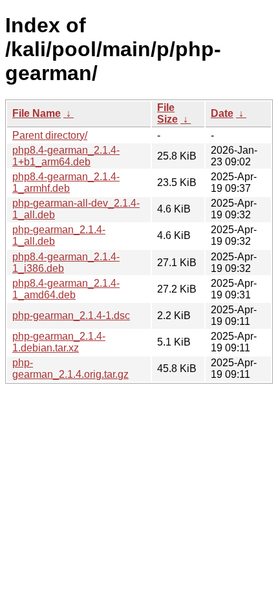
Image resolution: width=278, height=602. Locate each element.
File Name (36, 113)
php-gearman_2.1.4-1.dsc (71, 315)
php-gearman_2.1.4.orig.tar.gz (70, 368)
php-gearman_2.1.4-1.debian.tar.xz (58, 342)
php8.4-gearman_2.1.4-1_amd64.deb (66, 289)
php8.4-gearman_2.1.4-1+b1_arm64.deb (66, 156)
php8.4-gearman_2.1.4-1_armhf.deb (66, 182)
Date (222, 113)
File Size (167, 113)
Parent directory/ (49, 135)
